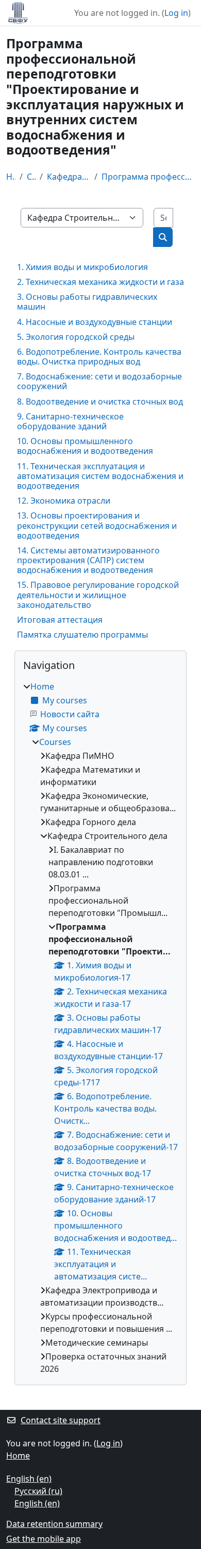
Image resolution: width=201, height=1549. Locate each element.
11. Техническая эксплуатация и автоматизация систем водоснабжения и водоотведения (100, 476)
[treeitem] (100, 1027)
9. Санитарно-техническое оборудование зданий (70, 421)
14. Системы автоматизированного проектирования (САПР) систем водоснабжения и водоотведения (88, 560)
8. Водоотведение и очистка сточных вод (100, 401)
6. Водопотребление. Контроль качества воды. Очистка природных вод (99, 356)
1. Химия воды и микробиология (82, 267)
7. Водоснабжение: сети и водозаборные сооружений (99, 381)
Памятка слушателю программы (82, 634)
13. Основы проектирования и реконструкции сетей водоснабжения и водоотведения (97, 525)
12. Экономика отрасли (63, 500)
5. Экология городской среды (76, 336)
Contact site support (60, 1420)
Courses (31, 176)
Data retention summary (54, 1523)
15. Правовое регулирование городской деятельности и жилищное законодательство (98, 594)
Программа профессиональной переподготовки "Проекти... (148, 176)
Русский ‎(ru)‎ (38, 1491)
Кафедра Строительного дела (69, 176)
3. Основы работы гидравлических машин (87, 301)
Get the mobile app (43, 1538)
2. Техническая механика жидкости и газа (100, 282)
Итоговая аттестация (60, 619)
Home (10, 176)
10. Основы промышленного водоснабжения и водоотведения (85, 445)
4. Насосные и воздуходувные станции (94, 322)
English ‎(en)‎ (29, 1478)
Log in (176, 12)
